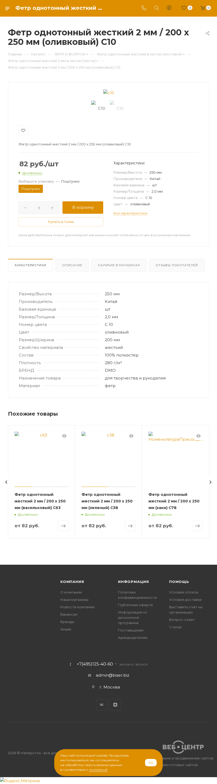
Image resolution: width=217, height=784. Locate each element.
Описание (72, 265)
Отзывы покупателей (177, 265)
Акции (65, 629)
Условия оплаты (183, 592)
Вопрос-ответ (182, 619)
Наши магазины (74, 599)
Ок (150, 762)
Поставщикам (130, 630)
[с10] (108, 92)
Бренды (67, 622)
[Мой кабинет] (169, 8)
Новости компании (77, 607)
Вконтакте (101, 704)
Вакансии (68, 614)
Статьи (175, 627)
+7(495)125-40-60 (95, 664)
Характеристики (30, 265)
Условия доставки (185, 599)
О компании (71, 592)
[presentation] (6, 482)
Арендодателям (132, 637)
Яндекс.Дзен (115, 704)
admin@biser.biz (112, 675)
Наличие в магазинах (119, 265)
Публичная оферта (135, 605)
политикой (98, 770)
